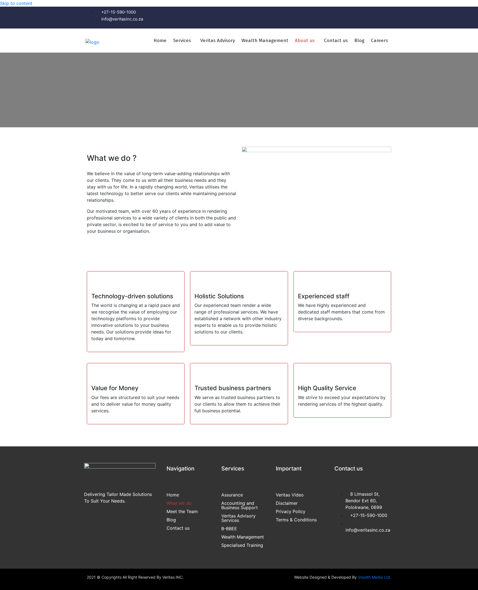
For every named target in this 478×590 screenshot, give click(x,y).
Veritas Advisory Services (238, 518)
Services (182, 40)
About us (305, 40)
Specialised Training (242, 545)
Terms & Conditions (296, 519)
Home (160, 40)
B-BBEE (229, 528)
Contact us (336, 40)
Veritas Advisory (217, 40)
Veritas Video (290, 495)
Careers (379, 40)
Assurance (232, 495)
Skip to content (16, 3)
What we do (179, 503)
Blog (359, 40)
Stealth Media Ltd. (374, 577)
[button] (183, 40)
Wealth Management (264, 40)
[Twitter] (369, 17)
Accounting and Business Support (239, 505)
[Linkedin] (385, 17)
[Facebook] (352, 17)
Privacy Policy (290, 511)
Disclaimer (287, 503)
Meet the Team (182, 511)
